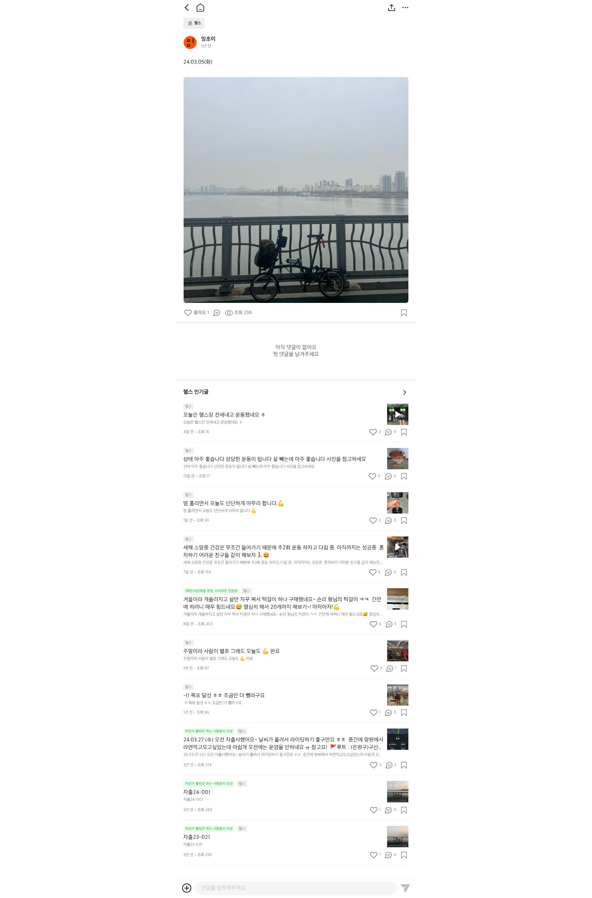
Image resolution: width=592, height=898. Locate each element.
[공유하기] (391, 7)
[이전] (186, 7)
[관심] (404, 313)
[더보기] (405, 7)
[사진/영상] (186, 888)
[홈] (200, 7)
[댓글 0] (216, 313)
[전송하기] (405, 888)
